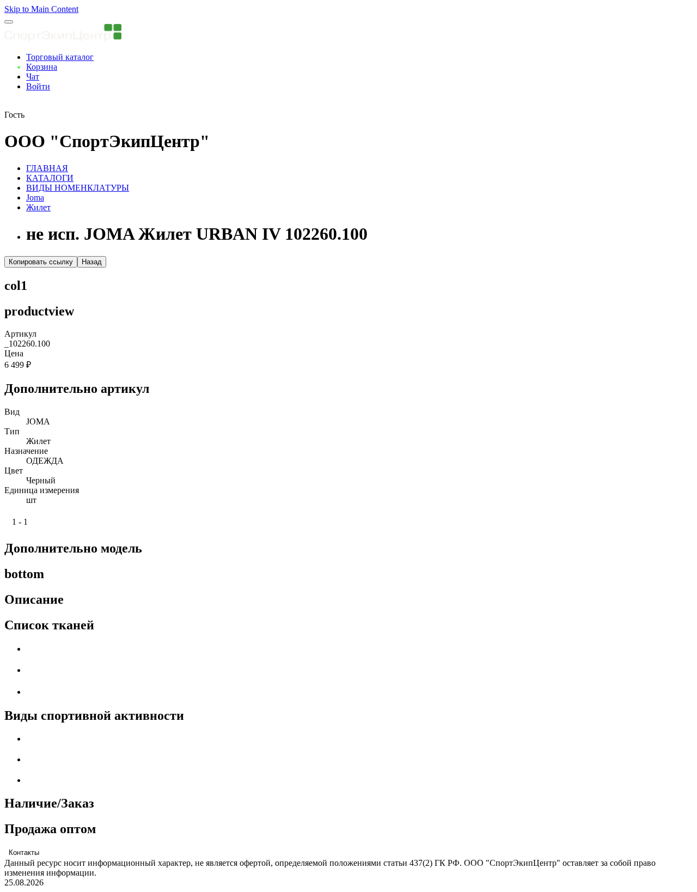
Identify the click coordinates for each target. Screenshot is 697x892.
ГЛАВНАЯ (47, 168)
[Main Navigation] (8, 21)
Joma (35, 197)
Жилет (38, 207)
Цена (13, 353)
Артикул (20, 333)
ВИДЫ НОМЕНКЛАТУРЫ (77, 187)
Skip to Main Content (41, 9)
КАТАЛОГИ (50, 178)
